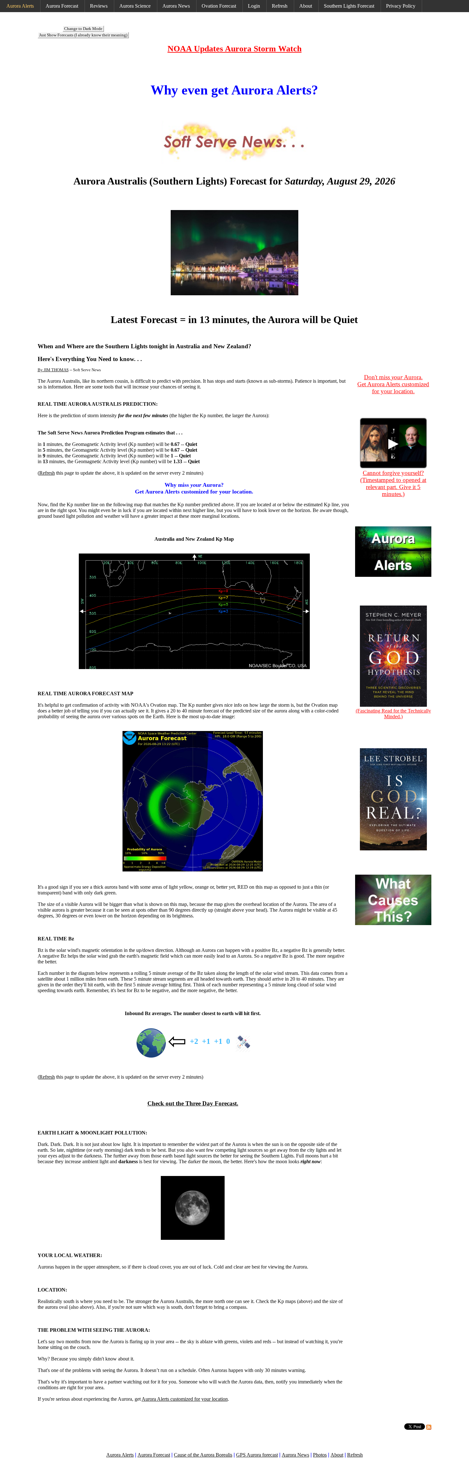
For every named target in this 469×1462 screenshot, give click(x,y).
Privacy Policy (400, 6)
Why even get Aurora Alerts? (234, 90)
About (305, 6)
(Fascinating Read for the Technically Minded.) (393, 713)
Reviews (99, 6)
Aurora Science (135, 6)
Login (254, 6)
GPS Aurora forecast (257, 1455)
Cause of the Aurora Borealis (203, 1455)
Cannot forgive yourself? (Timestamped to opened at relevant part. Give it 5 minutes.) (393, 483)
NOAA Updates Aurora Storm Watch (235, 48)
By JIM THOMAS (53, 369)
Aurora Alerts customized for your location (185, 1399)
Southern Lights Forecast (349, 6)
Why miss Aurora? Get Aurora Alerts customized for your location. (194, 488)
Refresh (279, 6)
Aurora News (176, 6)
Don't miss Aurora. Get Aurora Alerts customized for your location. (393, 384)
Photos (320, 1455)
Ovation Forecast (219, 6)
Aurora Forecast (62, 6)
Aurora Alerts (20, 6)
